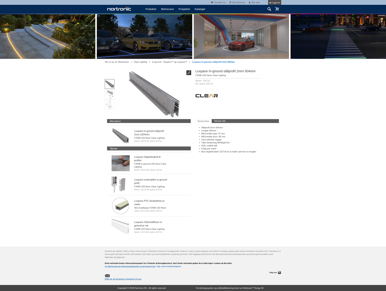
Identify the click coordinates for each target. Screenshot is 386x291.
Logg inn (276, 2)
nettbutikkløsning (225, 288)
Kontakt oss (220, 2)
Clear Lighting (140, 62)
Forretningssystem (205, 288)
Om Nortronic (238, 2)
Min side (256, 2)
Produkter (151, 9)
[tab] (115, 121)
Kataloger (200, 9)
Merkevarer (167, 9)
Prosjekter (184, 9)
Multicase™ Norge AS (253, 288)
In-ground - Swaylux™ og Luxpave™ (169, 62)
